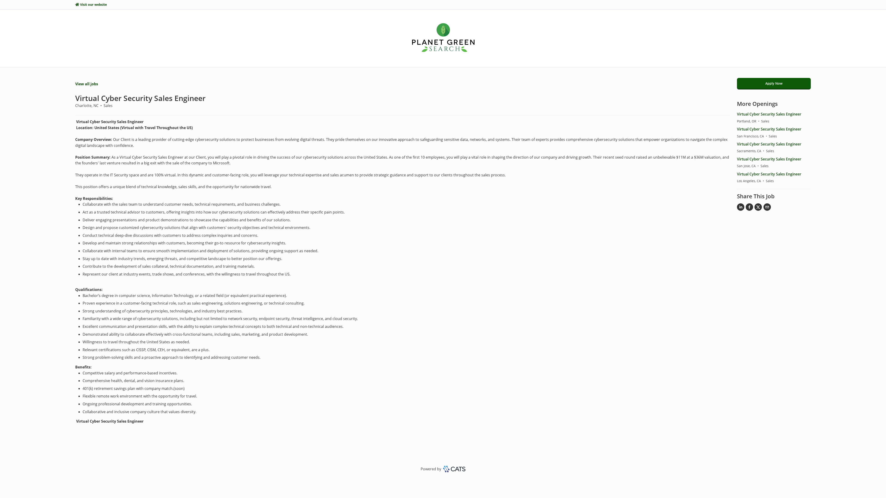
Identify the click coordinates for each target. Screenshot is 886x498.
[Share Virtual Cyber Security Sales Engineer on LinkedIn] (740, 208)
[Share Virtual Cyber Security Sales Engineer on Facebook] (749, 208)
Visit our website (93, 4)
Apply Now (773, 83)
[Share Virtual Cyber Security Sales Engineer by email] (767, 208)
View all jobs (86, 83)
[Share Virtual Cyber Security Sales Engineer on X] (758, 208)
